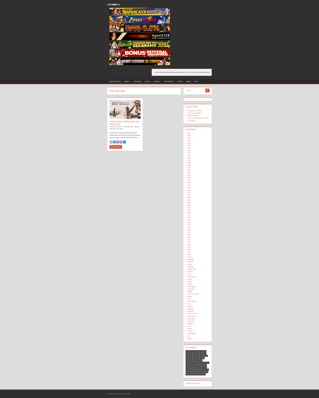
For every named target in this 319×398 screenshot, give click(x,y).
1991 (188, 170)
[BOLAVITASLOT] (139, 48)
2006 (188, 205)
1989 (188, 165)
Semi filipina (191, 316)
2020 (188, 239)
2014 (188, 225)
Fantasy (189, 284)
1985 (188, 160)
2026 (188, 254)
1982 (188, 158)
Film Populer (191, 286)
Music (189, 304)
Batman (189, 264)
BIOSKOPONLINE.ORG (193, 383)
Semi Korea (191, 321)
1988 (188, 163)
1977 (188, 153)
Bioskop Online (129, 126)
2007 (188, 207)
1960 (188, 136)
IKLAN (196, 81)
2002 (188, 195)
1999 (188, 187)
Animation (190, 262)
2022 (188, 244)
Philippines (190, 309)
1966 (188, 143)
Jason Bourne (191, 301)
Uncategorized (191, 333)
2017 (188, 232)
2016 (188, 230)
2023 (188, 247)
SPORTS (180, 81)
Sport (189, 326)
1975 (188, 148)
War (188, 336)
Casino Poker (191, 269)
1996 (188, 183)
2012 (188, 220)
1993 (188, 175)
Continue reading (115, 147)
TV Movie (190, 331)
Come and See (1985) (194, 113)
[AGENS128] (139, 39)
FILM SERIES (137, 81)
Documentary (191, 276)
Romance (190, 311)
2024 (188, 249)
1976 (188, 150)
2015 (188, 227)
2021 (188, 242)
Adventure (190, 259)
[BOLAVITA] (139, 31)
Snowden (190, 323)
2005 (188, 202)
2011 (188, 217)
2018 (188, 234)
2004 (188, 200)
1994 (188, 178)
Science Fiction (192, 314)
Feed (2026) (191, 120)
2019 (138, 126)
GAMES (188, 81)
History (121, 128)
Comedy (190, 272)
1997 (188, 185)
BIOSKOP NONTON (115, 81)
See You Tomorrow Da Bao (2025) (197, 118)
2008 (188, 210)
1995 (188, 180)
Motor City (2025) (192, 115)
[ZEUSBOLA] (139, 23)
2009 (188, 212)
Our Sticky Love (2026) (194, 110)
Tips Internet (169, 81)
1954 (188, 133)
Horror (189, 299)
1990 (188, 168)
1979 (188, 155)
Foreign (189, 291)
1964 (188, 141)
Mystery (190, 306)
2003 (188, 197)
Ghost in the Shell (193, 294)
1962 (188, 138)
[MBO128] (139, 15)
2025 (188, 252)
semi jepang (191, 319)
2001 (188, 192)
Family (189, 281)
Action (189, 257)
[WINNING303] (139, 56)
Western (190, 338)
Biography (112, 128)
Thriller (189, 328)
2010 (188, 215)
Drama (117, 128)
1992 (188, 173)
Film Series (191, 289)
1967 (188, 145)
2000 (188, 190)
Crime (189, 274)
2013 (188, 222)
